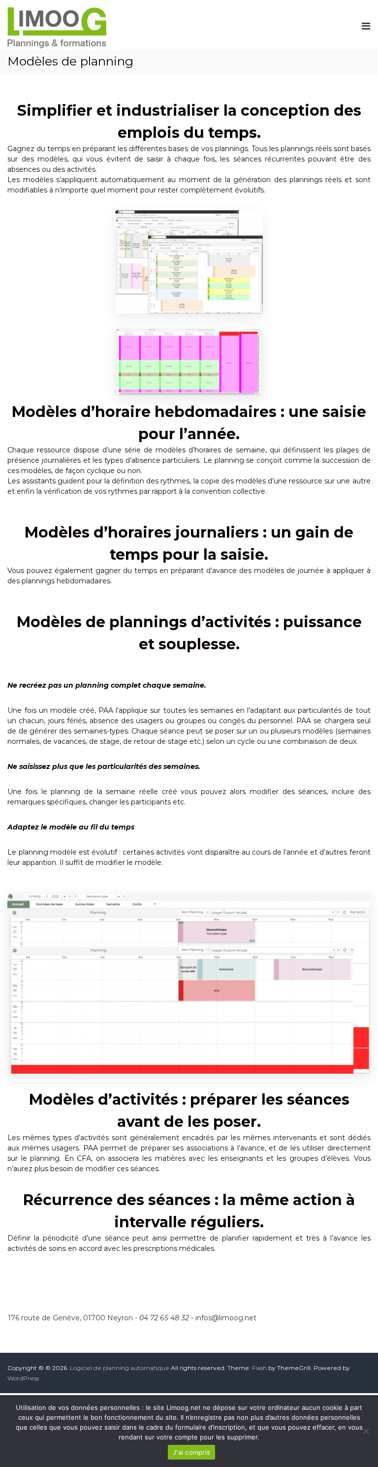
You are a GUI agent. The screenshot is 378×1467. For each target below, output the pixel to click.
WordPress (23, 1378)
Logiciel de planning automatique (119, 1367)
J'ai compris (191, 1452)
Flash (259, 1367)
